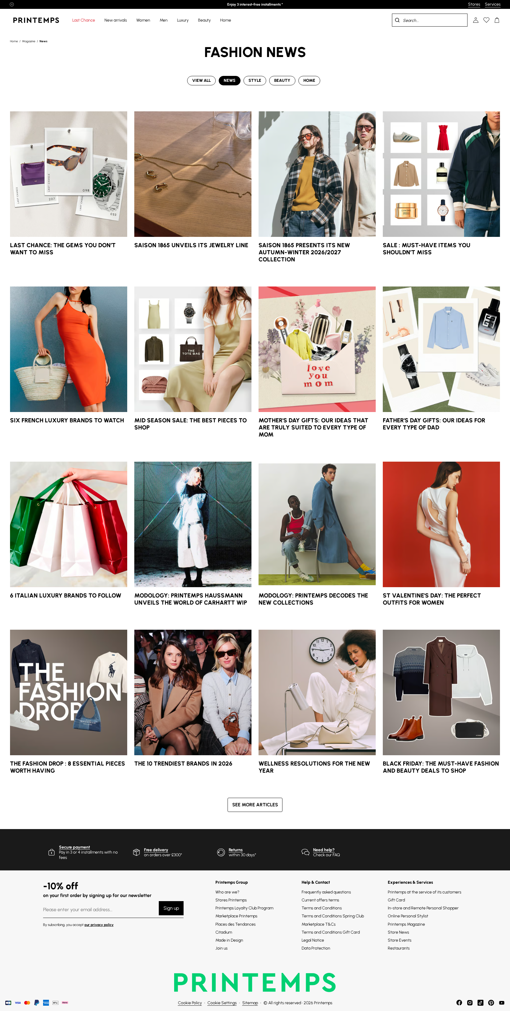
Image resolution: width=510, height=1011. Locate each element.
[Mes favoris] (486, 20)
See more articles (255, 805)
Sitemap (250, 1002)
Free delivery (156, 849)
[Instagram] (469, 1002)
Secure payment (74, 847)
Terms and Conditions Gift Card (331, 932)
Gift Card (396, 900)
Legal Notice (313, 940)
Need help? (324, 849)
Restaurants (399, 948)
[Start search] (397, 20)
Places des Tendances (235, 924)
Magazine (29, 41)
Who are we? (227, 892)
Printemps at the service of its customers (424, 892)
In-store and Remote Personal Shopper (423, 908)
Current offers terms (320, 900)
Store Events (399, 940)
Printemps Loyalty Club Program (244, 908)
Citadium (223, 932)
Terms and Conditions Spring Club (333, 916)
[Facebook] (459, 1002)
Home (14, 41)
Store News (398, 932)
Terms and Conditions (322, 908)
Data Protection (316, 948)
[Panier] (497, 20)
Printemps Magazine (406, 924)
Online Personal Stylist (408, 916)
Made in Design (229, 940)
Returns (236, 849)
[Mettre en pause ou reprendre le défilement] (11, 4)
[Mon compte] (475, 20)
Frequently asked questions (326, 892)
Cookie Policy (190, 1002)
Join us (221, 948)
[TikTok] (480, 1002)
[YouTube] (501, 1002)
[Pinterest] (491, 1002)
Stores (474, 4)
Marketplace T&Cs (319, 924)
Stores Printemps (231, 900)
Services (493, 4)
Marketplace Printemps (236, 916)
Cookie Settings (222, 1002)
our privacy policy (99, 925)
